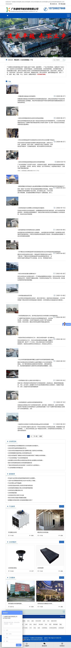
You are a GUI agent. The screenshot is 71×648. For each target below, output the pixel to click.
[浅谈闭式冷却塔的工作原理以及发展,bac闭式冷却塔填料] (12, 417)
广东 (37, 170)
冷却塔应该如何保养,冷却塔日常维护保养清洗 (20, 485)
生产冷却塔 (24, 628)
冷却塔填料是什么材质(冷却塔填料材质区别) (30, 402)
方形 (48, 621)
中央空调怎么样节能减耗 (14, 483)
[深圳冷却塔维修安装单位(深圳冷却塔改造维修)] (12, 111)
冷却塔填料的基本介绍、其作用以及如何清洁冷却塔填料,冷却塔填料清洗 (38, 315)
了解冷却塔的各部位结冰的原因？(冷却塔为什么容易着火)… (24, 465)
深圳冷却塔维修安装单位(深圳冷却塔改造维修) (31, 118)
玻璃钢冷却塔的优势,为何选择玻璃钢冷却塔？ (20, 500)
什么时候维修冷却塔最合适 (15, 467)
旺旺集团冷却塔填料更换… (15, 603)
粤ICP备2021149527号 (54, 638)
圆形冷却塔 (53, 621)
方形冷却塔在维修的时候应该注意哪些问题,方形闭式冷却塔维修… (25, 450)
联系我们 (62, 646)
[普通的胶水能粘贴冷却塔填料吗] (12, 89)
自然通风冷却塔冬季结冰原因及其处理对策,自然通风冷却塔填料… (25, 460)
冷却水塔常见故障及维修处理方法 (17, 448)
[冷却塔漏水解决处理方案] (12, 288)
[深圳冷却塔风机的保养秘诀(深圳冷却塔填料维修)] (12, 155)
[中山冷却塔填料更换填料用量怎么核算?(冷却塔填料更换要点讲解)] (12, 352)
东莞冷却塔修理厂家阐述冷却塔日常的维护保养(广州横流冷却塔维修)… (27, 455)
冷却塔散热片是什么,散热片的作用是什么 (29, 380)
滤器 (33, 621)
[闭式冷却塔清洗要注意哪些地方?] (12, 266)
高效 (61, 624)
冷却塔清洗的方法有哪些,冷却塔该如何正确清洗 (31, 208)
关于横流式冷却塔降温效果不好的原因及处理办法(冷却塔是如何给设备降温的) (39, 251)
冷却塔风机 (24, 170)
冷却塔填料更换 (23, 10)
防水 (46, 624)
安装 (35, 628)
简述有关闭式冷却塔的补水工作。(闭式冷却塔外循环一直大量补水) (36, 337)
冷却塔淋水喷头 (12, 568)
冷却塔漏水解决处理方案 (25, 295)
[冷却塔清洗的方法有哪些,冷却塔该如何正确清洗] (12, 201)
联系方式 (54, 4)
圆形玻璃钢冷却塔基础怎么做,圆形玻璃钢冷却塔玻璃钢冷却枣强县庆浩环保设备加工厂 (41, 186)
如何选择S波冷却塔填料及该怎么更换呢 (29, 230)
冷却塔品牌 (61, 628)
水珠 (30, 624)
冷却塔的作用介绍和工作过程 (16, 495)
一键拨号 (26, 646)
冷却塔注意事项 (52, 628)
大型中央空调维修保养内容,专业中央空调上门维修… (22, 480)
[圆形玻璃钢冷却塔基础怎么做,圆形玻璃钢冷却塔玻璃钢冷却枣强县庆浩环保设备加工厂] (12, 179)
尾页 (40, 436)
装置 (50, 624)
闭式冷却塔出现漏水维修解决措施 (17, 497)
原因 (26, 624)
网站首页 (16, 60)
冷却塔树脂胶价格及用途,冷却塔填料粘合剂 (20, 453)
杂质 (44, 621)
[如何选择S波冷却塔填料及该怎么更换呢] (12, 222)
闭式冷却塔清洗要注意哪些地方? (27, 273)
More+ (62, 616)
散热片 (35, 624)
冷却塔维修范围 (12, 492)
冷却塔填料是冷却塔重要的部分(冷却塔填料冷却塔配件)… (23, 445)
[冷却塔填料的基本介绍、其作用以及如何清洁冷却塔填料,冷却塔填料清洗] (12, 308)
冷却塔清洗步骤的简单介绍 (15, 490)
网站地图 (63, 4)
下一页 (35, 436)
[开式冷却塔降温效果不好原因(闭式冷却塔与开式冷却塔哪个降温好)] (12, 133)
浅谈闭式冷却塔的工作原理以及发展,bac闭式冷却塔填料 (33, 424)
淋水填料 (41, 624)
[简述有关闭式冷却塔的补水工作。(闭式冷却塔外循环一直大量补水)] (12, 330)
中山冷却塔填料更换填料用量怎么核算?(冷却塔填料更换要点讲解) (36, 359)
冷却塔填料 (40, 568)
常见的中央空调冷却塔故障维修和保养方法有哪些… (22, 478)
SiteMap (46, 640)
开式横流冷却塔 (12, 532)
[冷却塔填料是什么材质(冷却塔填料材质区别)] (12, 395)
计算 (30, 628)
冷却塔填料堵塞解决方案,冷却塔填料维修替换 (20, 488)
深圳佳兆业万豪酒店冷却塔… (45, 603)
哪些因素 (55, 624)
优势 (39, 628)
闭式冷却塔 (38, 621)
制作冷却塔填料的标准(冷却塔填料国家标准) (20, 462)
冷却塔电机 (44, 628)
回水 (28, 621)
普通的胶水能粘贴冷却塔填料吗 (26, 96)
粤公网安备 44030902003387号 (33, 640)
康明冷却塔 (30, 170)
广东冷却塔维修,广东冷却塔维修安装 (18, 458)
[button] (63, 506)
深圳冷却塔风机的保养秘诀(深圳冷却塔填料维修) (31, 162)
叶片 (35, 170)
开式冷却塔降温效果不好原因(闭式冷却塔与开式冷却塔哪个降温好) (36, 140)
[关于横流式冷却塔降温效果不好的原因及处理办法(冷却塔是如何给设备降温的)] (12, 244)
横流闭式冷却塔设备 (42, 532)
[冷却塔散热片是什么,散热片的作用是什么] (12, 374)
